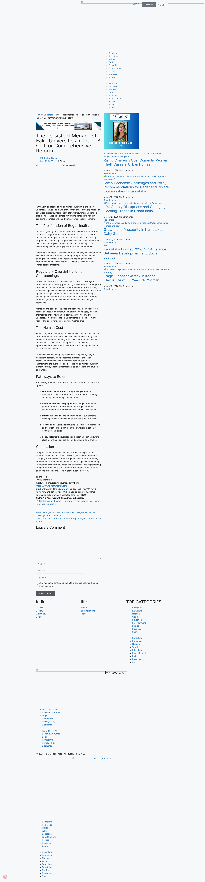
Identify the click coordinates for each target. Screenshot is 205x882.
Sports (112, 77)
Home (39, 115)
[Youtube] (153, 673)
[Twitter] (146, 673)
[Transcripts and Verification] (121, 148)
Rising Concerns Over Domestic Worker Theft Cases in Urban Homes (136, 162)
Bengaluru (113, 53)
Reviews (68, 501)
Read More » (110, 173)
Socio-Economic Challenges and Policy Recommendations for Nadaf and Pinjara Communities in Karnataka (136, 187)
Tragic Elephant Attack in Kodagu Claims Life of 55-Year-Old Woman (131, 278)
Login (44, 715)
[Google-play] (159, 673)
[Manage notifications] (5, 877)
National (112, 59)
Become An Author (51, 712)
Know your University (46, 504)
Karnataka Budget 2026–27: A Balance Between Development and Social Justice (135, 253)
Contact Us (47, 719)
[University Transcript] (68, 129)
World (111, 62)
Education (113, 65)
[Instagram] (165, 673)
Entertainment (115, 68)
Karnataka (113, 56)
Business (113, 74)
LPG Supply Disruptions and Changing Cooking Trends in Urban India (134, 209)
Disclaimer (47, 725)
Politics (112, 71)
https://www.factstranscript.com (51, 486)
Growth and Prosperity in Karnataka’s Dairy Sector (134, 231)
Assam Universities (83, 501)
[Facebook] (140, 673)
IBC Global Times (50, 709)
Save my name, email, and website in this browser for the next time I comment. (68, 584)
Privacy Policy (48, 721)
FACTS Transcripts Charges (49, 501)
